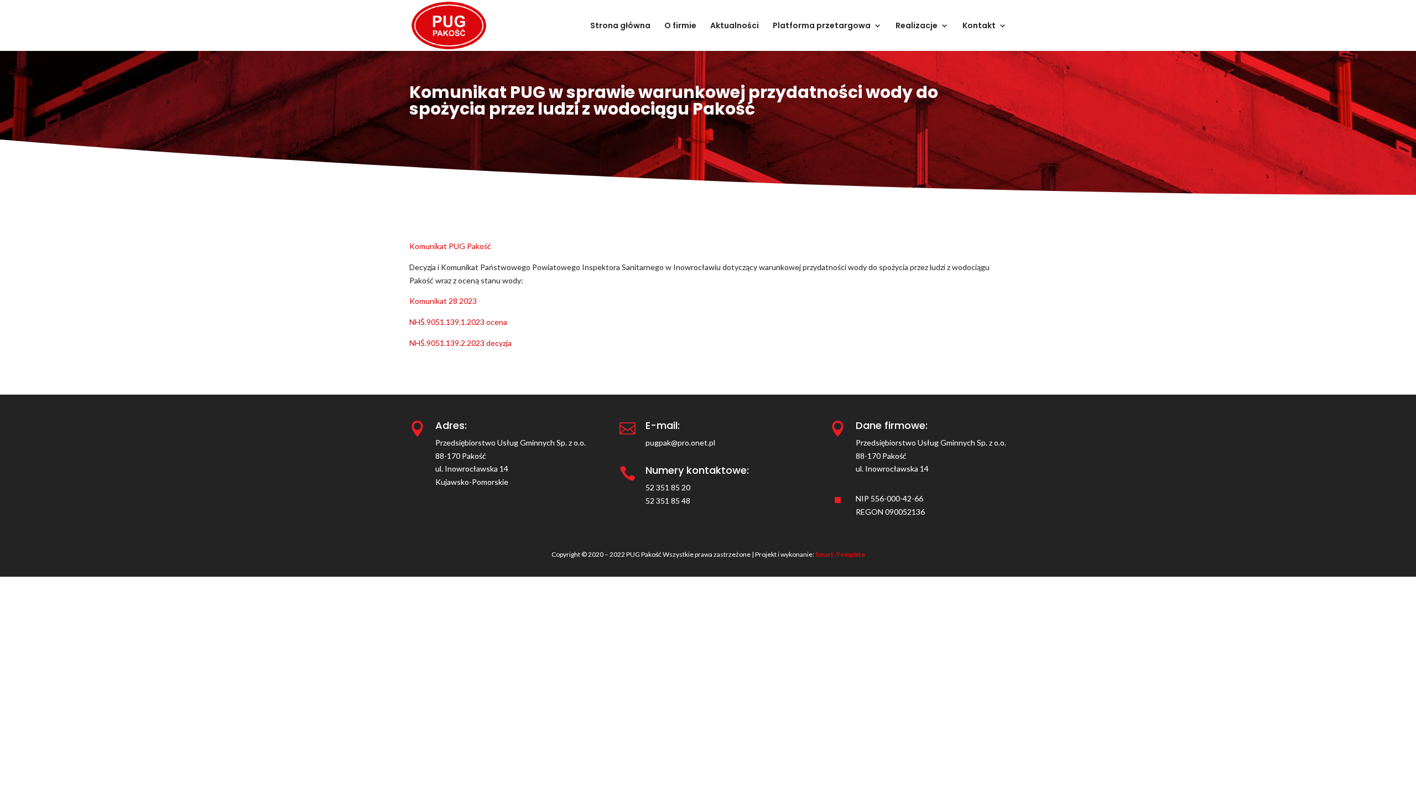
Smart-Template (840, 554)
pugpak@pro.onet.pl (680, 442)
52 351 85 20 (667, 487)
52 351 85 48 (667, 500)
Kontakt (979, 26)
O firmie (680, 26)
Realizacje (917, 26)
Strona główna (620, 26)
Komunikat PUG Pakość (450, 246)
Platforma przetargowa (822, 26)
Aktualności (734, 26)
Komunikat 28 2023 (443, 301)
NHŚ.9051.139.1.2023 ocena (458, 322)
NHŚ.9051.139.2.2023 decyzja (460, 343)
